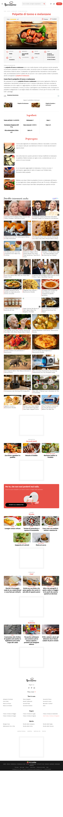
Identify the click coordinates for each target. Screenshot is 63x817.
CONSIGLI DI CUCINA (12, 586)
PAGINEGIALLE (14, 764)
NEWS (12, 635)
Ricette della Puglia (48, 724)
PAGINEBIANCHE (33, 764)
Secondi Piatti (26, 703)
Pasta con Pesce (7, 703)
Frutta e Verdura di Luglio (29, 713)
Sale (29, 130)
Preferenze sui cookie (41, 767)
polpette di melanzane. (22, 76)
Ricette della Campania (28, 724)
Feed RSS (44, 731)
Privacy (27, 767)
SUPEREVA (31, 765)
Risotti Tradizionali (27, 701)
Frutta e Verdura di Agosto (29, 716)
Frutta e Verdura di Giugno (9, 716)
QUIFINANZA (52, 764)
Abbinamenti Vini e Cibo (9, 726)
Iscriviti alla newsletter (16, 504)
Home (5, 11)
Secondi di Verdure (27, 705)
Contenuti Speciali (21, 731)
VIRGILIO (8, 764)
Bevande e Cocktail (47, 703)
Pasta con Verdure (7, 705)
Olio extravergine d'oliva (11, 130)
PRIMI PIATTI (50, 526)
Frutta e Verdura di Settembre (50, 713)
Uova (48, 120)
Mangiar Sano (6, 724)
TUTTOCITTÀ (39, 764)
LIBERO (4, 764)
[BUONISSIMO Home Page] (11, 4)
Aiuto (47, 767)
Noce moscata (27, 125)
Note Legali (22, 767)
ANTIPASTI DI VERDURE (22, 543)
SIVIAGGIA (47, 764)
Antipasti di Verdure (8, 699)
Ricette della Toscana (48, 726)
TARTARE (31, 526)
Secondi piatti (31, 440)
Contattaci (29, 731)
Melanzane (30, 120)
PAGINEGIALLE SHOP (21, 764)
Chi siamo (17, 767)
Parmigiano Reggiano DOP (11, 125)
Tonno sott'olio (8, 120)
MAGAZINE (31, 635)
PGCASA (27, 764)
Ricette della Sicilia (28, 726)
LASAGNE (12, 526)
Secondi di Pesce (47, 699)
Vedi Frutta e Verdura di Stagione (51, 716)
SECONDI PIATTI (14, 11)
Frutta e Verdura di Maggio (9, 713)
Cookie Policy (32, 767)
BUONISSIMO (57, 764)
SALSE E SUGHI (41, 543)
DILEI (43, 764)
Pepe (47, 125)
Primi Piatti (6, 701)
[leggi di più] (58, 96)
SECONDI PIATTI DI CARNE (31, 453)
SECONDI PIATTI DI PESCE (22, 11)
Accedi (59, 3)
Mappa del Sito (37, 731)
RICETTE (8, 11)
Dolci (44, 705)
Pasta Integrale (26, 699)
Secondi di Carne (47, 701)
